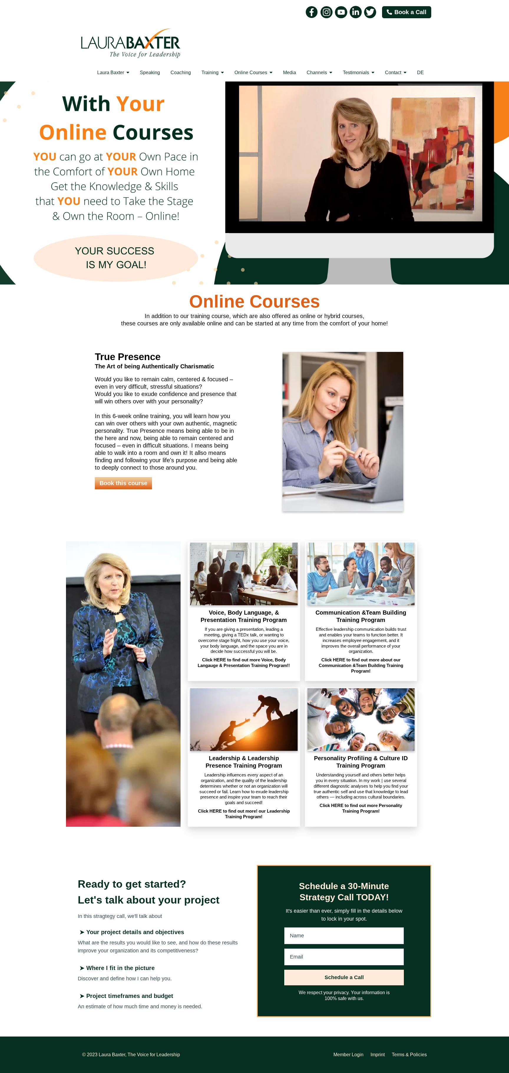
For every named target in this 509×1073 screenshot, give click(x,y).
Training (210, 72)
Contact (393, 72)
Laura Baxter (111, 72)
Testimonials (356, 72)
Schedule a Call (344, 977)
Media (289, 72)
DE (420, 72)
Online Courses (251, 72)
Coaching (181, 72)
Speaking (150, 72)
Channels (317, 72)
